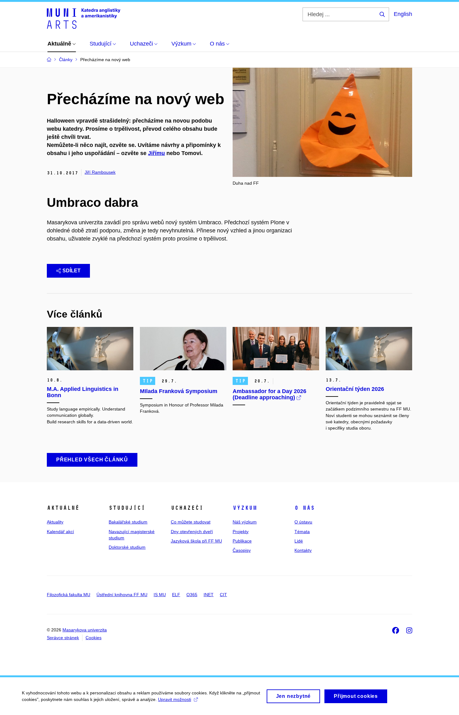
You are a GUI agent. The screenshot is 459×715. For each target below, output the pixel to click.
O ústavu (303, 521)
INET (209, 594)
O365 (191, 594)
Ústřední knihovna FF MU (121, 594)
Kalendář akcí (60, 531)
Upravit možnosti (174, 699)
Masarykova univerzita (84, 629)
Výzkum (245, 507)
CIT (223, 594)
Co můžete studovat (190, 521)
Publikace (242, 540)
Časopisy (242, 550)
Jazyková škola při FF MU (196, 540)
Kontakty (303, 550)
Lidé (298, 540)
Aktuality (55, 521)
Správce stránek (63, 637)
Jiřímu (156, 153)
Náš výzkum (245, 521)
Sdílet (71, 270)
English (403, 14)
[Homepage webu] (83, 18)
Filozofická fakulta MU (68, 594)
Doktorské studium (127, 547)
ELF (176, 594)
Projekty (241, 531)
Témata (302, 531)
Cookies (93, 637)
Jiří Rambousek (100, 172)
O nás (304, 507)
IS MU (160, 594)
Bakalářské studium (128, 521)
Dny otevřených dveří (192, 531)
